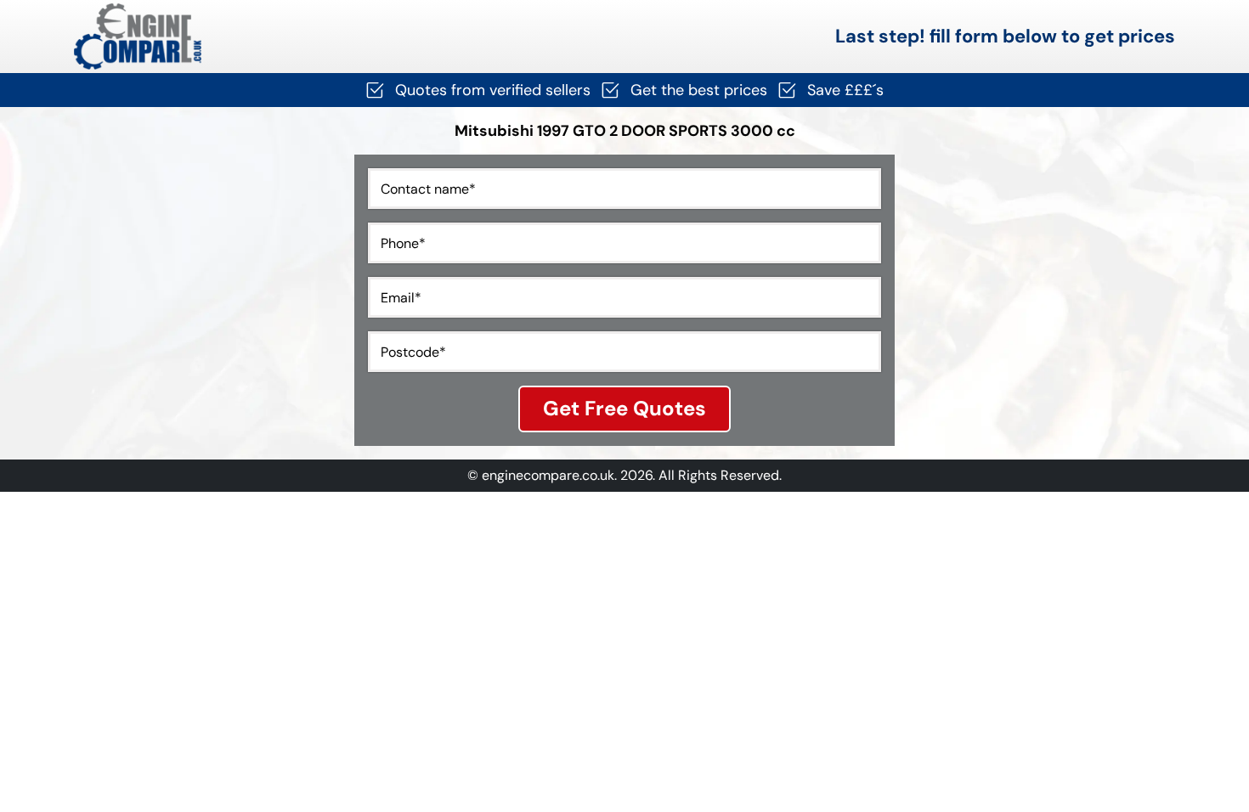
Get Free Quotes (624, 408)
